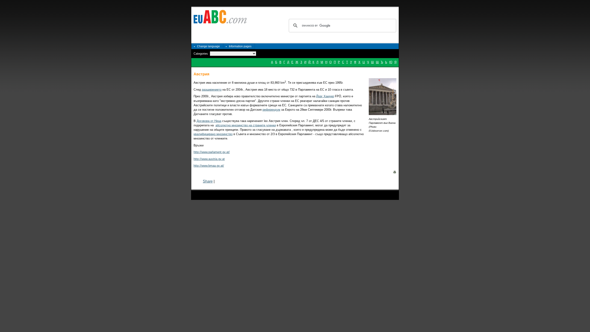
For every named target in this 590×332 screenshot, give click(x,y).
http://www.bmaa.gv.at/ (209, 165)
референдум (271, 109)
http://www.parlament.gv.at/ (212, 152)
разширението (211, 89)
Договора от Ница (209, 121)
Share (208, 181)
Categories (201, 53)
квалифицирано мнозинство (213, 134)
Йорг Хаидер (325, 96)
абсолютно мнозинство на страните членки (245, 125)
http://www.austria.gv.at (209, 159)
